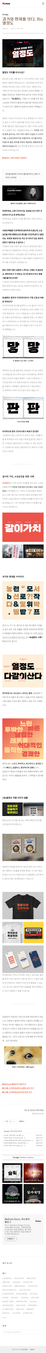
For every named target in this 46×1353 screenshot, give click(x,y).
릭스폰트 (35, 1298)
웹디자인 (7, 1282)
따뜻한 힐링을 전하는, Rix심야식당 (15, 1143)
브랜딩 (6, 1298)
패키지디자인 (22, 1301)
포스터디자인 (25, 1290)
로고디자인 (20, 1278)
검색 (41, 1332)
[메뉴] (43, 3)
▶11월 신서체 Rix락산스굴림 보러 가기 (18, 1088)
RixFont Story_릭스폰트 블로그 (17, 1220)
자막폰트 (25, 1298)
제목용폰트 (33, 1305)
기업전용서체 (8, 1294)
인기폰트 (34, 1294)
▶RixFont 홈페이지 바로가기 (14, 1084)
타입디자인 (28, 1282)
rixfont (34, 1301)
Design (6, 1131)
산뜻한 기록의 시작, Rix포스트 (13, 1145)
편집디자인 (8, 1286)
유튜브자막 (33, 1286)
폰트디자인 (21, 1305)
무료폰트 (17, 1282)
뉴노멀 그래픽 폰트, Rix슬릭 (12, 1135)
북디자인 (20, 1309)
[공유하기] (10, 1121)
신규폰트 (17, 1313)
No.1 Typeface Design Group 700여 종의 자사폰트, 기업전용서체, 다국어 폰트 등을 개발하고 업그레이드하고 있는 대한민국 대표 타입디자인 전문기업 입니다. (18, 1229)
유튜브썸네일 (22, 1294)
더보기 (4, 1317)
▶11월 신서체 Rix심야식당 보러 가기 (17, 1092)
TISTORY (24, 1349)
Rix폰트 (15, 1298)
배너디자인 (32, 1278)
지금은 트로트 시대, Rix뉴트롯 (13, 1138)
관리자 (32, 1349)
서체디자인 (28, 1313)
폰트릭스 (7, 1313)
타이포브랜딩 (8, 1305)
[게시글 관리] (13, 1121)
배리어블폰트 (20, 1286)
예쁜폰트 (31, 1309)
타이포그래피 (8, 1301)
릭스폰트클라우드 (10, 1290)
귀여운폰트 (8, 1278)
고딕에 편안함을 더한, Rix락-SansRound (17, 1140)
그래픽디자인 (8, 1309)
